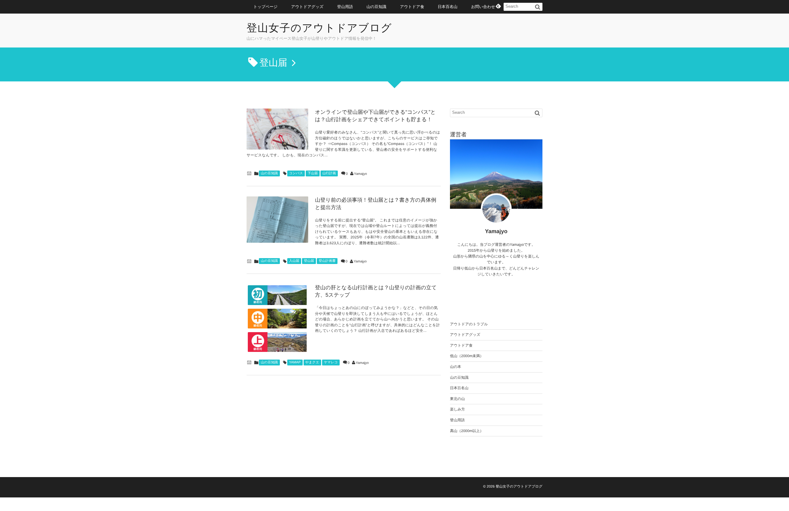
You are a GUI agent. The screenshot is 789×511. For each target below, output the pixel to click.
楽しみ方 (457, 409)
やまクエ (312, 362)
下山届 (313, 173)
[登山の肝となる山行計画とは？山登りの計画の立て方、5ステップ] (277, 318)
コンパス (296, 173)
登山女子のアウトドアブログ (319, 28)
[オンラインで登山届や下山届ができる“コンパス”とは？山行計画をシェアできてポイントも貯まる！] (277, 129)
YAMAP (295, 362)
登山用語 (345, 6)
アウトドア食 (412, 6)
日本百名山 (447, 6)
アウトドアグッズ (307, 6)
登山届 (309, 261)
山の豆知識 (376, 6)
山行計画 (329, 173)
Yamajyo (360, 174)
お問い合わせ (483, 6)
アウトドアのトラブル (469, 324)
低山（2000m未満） (467, 356)
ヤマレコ (331, 362)
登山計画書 (327, 261)
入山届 (294, 261)
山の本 (455, 367)
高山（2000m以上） (467, 431)
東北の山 (457, 399)
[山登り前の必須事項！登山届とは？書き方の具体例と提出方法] (277, 219)
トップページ (265, 6)
